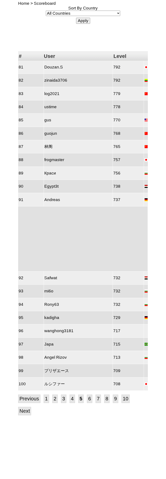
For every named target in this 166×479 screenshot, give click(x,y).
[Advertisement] (83, 37)
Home (23, 3)
